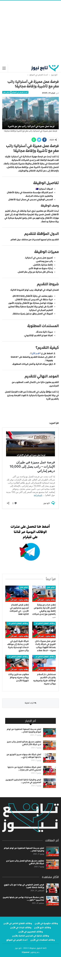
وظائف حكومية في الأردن (46, 923)
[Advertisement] (30, 32)
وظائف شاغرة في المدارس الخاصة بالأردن (30, 936)
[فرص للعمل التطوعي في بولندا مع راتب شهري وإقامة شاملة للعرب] (52, 888)
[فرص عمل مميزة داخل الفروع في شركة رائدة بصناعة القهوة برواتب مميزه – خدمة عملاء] (44, 630)
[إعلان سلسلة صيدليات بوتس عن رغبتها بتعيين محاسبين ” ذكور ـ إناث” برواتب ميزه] (52, 900)
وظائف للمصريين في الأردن (30, 932)
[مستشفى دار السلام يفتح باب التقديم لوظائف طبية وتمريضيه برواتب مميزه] (44, 663)
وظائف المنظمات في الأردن (42, 940)
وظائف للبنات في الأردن (20, 928)
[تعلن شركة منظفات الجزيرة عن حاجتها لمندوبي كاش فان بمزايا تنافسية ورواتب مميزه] (49, 770)
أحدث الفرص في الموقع (20, 92)
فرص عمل (6, 92)
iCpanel (25, 952)
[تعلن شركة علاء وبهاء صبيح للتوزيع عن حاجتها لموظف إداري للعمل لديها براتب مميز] (49, 758)
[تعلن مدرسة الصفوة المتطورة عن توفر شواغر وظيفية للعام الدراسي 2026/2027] (49, 732)
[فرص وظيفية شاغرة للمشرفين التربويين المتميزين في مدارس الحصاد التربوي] (49, 783)
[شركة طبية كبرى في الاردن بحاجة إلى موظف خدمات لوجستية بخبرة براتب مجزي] (17, 630)
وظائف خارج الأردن (42, 928)
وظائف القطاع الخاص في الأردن (44, 623)
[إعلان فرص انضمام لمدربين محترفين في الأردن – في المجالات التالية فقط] (17, 594)
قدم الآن (36, 353)
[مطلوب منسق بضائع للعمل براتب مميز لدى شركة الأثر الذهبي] (49, 745)
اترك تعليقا (29, 703)
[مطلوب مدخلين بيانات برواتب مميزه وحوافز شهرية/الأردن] (17, 663)
